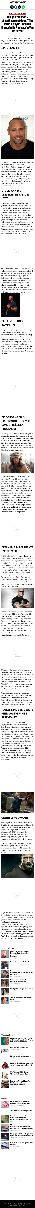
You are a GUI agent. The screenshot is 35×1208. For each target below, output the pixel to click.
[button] (2, 2)
